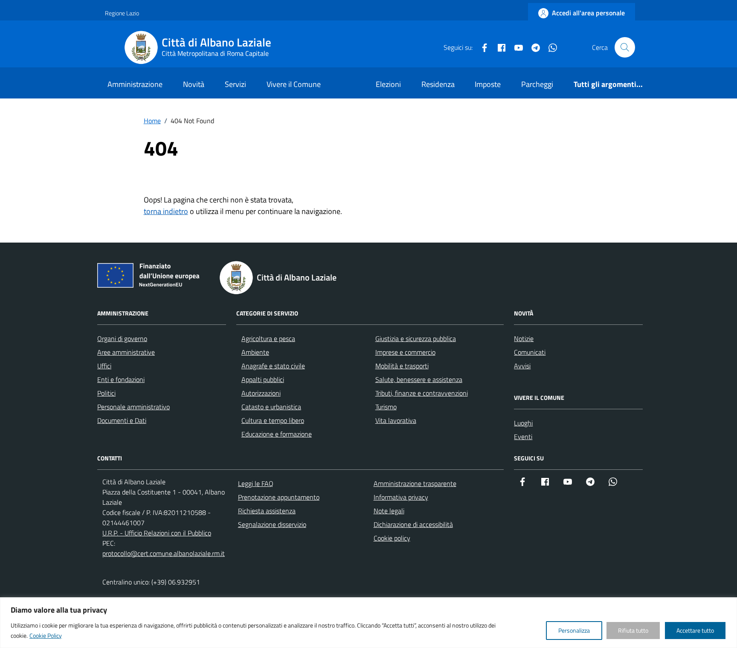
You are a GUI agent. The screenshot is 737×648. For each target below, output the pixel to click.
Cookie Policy (45, 635)
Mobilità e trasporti (402, 366)
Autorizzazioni (261, 393)
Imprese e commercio (405, 352)
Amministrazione (134, 84)
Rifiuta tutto (633, 630)
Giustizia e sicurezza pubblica (415, 338)
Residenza (438, 84)
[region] (368, 622)
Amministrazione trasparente (415, 483)
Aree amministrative (126, 352)
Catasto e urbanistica (271, 407)
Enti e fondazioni (121, 379)
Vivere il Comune (294, 84)
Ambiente (255, 352)
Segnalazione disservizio (272, 524)
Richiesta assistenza (267, 511)
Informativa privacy (401, 497)
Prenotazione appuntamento (278, 497)
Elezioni (388, 84)
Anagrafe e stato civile (273, 366)
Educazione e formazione (276, 434)
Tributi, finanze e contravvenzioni (421, 393)
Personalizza (574, 630)
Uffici (104, 366)
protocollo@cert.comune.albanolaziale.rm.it (163, 553)
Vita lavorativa (395, 420)
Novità (193, 84)
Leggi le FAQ (255, 483)
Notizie (524, 338)
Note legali (389, 511)
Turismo (386, 407)
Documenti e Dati (121, 420)
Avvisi (522, 366)
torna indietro (166, 211)
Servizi (235, 84)
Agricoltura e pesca (268, 338)
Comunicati (529, 352)
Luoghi (523, 423)
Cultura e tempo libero (272, 420)
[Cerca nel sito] (625, 47)
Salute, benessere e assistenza (418, 379)
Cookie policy (392, 538)
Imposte (488, 84)
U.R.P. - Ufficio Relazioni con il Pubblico (156, 533)
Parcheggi (537, 84)
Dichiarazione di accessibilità (413, 524)
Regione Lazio (122, 13)
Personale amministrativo (133, 407)
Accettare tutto (695, 630)
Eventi (523, 436)
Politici (106, 393)
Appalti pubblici (262, 379)
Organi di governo (122, 338)
